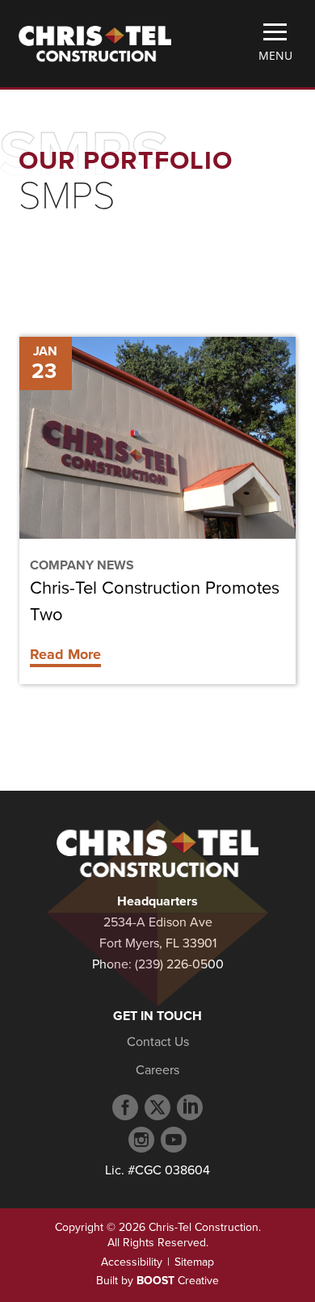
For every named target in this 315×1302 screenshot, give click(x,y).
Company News (82, 565)
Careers (157, 1070)
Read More (65, 654)
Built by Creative (157, 1280)
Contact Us (158, 1042)
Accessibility (131, 1262)
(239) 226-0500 (179, 964)
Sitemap (194, 1262)
